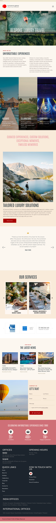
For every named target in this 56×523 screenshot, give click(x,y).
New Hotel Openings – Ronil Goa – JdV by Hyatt (27, 368)
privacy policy (44, 407)
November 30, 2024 (6, 371)
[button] (53, 6)
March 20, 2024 (23, 371)
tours (4, 366)
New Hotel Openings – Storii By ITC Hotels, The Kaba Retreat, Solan (45, 369)
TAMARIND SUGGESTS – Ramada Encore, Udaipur (9, 368)
